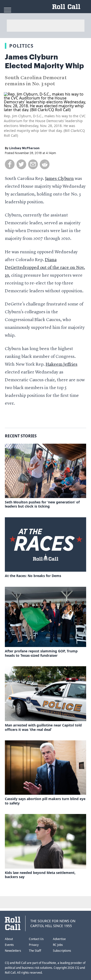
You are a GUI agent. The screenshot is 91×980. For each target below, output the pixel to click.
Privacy (34, 945)
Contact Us (36, 939)
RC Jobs (58, 945)
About (9, 939)
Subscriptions (62, 951)
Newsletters (13, 951)
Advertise (59, 939)
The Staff (35, 951)
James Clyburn (59, 178)
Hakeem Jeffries (61, 364)
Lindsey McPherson (24, 148)
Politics (21, 45)
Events (9, 945)
